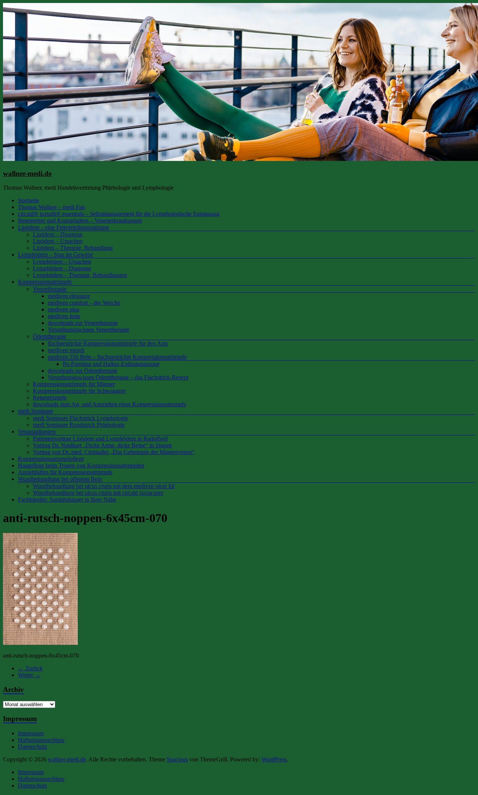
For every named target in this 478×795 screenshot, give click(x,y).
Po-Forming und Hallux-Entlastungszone (111, 364)
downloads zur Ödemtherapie (82, 370)
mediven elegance (69, 296)
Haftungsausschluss (41, 740)
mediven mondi (66, 350)
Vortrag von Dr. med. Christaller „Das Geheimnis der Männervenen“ (114, 452)
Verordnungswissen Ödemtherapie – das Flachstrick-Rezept (118, 377)
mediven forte (64, 316)
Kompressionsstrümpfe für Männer (74, 384)
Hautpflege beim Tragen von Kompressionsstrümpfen (81, 465)
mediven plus (63, 309)
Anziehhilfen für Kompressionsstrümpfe (65, 472)
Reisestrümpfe (49, 397)
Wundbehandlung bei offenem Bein (60, 479)
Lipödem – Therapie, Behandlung (73, 248)
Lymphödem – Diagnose (62, 268)
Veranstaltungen (37, 431)
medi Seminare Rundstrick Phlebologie (79, 425)
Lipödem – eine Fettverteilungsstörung (63, 227)
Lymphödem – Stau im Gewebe (55, 254)
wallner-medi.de (27, 173)
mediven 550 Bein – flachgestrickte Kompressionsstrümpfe (117, 357)
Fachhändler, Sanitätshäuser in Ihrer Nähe (67, 499)
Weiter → (29, 675)
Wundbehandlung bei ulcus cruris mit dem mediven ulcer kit (103, 486)
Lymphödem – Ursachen (62, 261)
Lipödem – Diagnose (58, 234)
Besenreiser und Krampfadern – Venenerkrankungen (80, 220)
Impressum (31, 733)
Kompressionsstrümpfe (45, 282)
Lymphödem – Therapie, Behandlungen (80, 275)
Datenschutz (32, 746)
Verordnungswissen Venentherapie (88, 329)
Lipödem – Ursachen (58, 241)
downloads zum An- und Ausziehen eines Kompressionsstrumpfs (109, 404)
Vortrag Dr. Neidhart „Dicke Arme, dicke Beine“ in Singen (102, 445)
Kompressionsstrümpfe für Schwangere (79, 391)
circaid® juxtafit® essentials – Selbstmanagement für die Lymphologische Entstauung (119, 214)
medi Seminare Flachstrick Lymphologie (80, 418)
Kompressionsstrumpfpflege (51, 459)
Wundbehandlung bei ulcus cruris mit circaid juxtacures (98, 493)
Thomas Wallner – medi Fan (51, 207)
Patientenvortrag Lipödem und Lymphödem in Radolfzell (100, 438)
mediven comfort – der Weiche (84, 302)
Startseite (28, 200)
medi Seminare (35, 411)
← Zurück (30, 668)
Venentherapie (49, 289)
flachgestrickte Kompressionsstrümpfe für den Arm (108, 343)
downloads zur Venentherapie (83, 323)
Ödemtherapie (49, 336)
